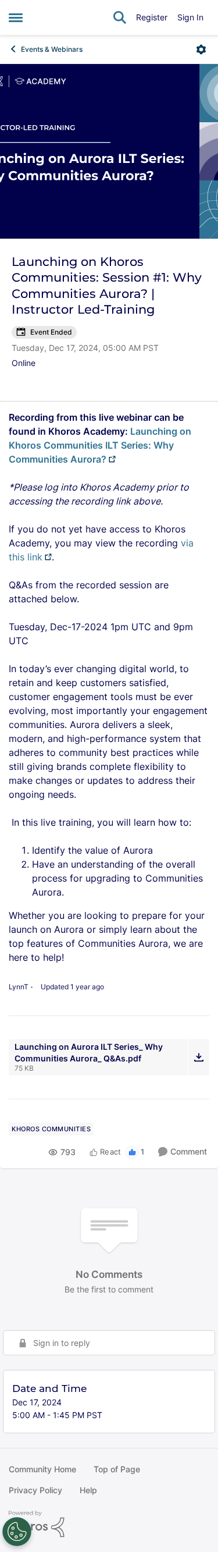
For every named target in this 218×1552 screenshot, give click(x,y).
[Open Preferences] (16, 1531)
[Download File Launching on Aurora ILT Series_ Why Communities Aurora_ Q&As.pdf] (198, 1057)
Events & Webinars (52, 49)
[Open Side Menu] (15, 17)
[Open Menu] (201, 49)
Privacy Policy (35, 1490)
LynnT (18, 986)
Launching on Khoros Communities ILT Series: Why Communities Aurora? (100, 445)
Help (88, 1490)
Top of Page (117, 1469)
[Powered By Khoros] (109, 1524)
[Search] (120, 17)
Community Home (42, 1469)
